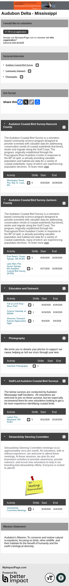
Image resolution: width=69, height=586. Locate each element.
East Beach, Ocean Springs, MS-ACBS (16, 257)
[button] (37, 65)
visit (46, 166)
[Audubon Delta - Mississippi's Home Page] (34, 5)
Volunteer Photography (17, 366)
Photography (11, 77)
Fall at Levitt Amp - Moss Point (16, 305)
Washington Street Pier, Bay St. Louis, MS (16, 182)
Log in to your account (13, 42)
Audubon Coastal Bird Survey (19, 65)
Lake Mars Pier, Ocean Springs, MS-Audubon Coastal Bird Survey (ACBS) (16, 269)
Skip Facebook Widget (13, 110)
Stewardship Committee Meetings (16, 509)
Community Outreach (15, 71)
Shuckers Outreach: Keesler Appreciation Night (16, 321)
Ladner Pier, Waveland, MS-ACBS (14, 419)
